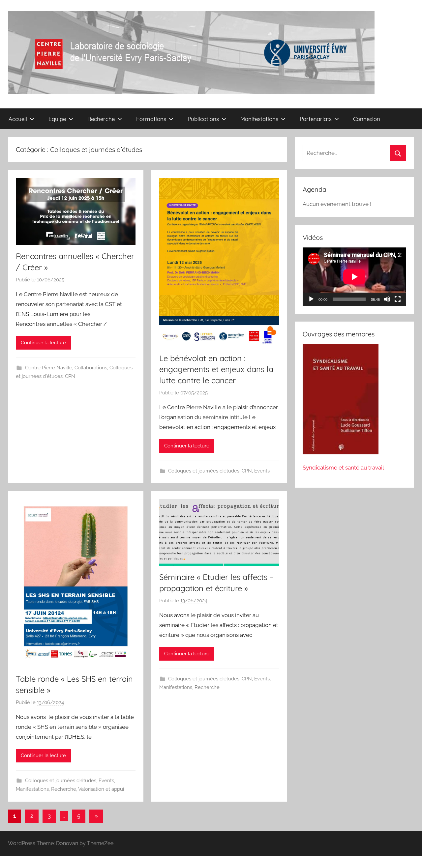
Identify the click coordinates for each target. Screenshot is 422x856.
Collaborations (91, 368)
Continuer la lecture (43, 343)
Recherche (63, 789)
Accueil (18, 118)
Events (262, 471)
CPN (70, 376)
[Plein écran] (397, 299)
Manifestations (32, 789)
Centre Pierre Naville (48, 368)
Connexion (366, 118)
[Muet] (387, 299)
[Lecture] (311, 299)
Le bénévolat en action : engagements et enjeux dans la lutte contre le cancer (216, 369)
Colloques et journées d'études (203, 471)
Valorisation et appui (101, 789)
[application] (354, 276)
